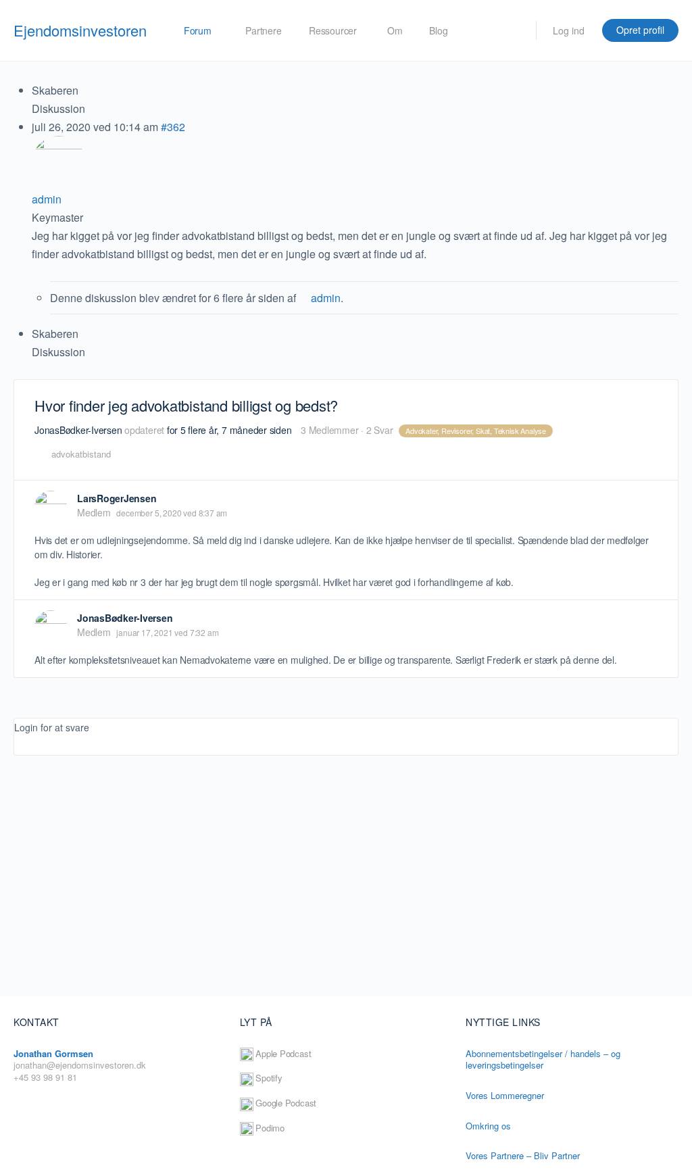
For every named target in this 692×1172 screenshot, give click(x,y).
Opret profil (640, 29)
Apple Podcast (282, 1053)
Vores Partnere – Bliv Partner (523, 1155)
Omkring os (490, 1125)
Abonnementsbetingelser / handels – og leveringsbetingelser (543, 1059)
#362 (173, 127)
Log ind (569, 30)
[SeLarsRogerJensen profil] (50, 507)
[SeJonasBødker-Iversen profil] (50, 626)
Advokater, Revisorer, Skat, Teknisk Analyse (475, 430)
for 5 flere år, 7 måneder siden (229, 430)
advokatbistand (81, 453)
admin (326, 298)
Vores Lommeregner (505, 1095)
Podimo (269, 1127)
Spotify (267, 1077)
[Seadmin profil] (303, 298)
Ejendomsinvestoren (80, 30)
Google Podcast (284, 1102)
